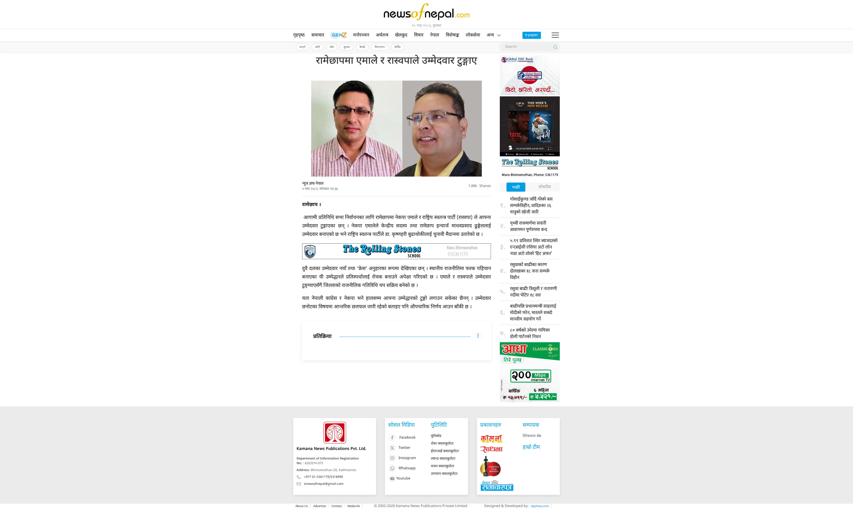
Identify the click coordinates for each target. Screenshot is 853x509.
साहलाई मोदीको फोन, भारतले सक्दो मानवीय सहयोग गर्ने (533, 312)
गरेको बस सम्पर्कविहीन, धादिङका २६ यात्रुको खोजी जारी (531, 205)
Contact (336, 506)
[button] (555, 35)
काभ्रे (302, 47)
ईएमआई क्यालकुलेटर (445, 451)
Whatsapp (407, 468)
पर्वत (332, 47)
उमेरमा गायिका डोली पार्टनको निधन (530, 333)
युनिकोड (436, 436)
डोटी (317, 47)
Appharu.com (540, 506)
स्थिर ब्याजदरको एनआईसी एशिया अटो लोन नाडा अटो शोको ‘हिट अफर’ (534, 247)
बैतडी (362, 47)
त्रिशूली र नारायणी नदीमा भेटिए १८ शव (533, 292)
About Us (301, 506)
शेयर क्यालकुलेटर (442, 443)
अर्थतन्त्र (382, 35)
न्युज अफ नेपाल (312, 183)
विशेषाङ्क (452, 35)
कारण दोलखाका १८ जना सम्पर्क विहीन (530, 271)
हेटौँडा (398, 47)
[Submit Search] (555, 47)
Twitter (405, 448)
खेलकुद (401, 35)
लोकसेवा (473, 35)
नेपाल (434, 35)
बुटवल (347, 47)
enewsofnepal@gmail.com (323, 484)
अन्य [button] (490, 35)
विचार (418, 35)
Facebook (407, 437)
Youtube (403, 478)
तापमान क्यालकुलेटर (444, 474)
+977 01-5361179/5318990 (323, 477)
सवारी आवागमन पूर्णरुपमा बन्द (528, 226)
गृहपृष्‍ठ (299, 35)
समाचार (317, 35)
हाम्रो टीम (531, 447)
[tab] (516, 187)
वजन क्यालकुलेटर (442, 466)
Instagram (407, 458)
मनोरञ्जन (361, 35)
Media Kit (353, 506)
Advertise (319, 506)
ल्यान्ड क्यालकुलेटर (443, 459)
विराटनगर (380, 47)
